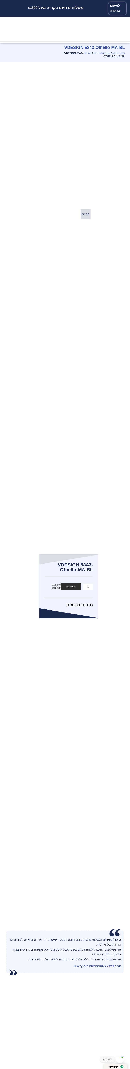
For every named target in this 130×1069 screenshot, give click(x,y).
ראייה (88, 53)
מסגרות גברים (101, 53)
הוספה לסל (70, 587)
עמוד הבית (118, 53)
